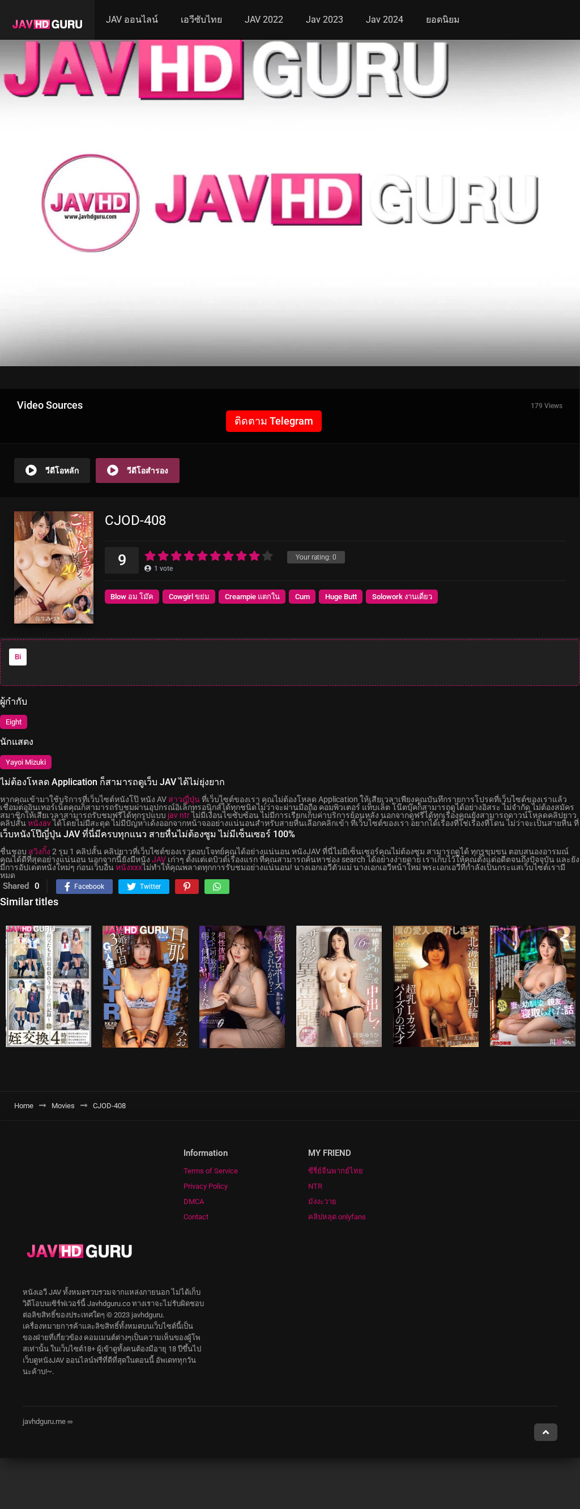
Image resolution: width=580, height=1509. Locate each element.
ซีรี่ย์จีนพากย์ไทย (335, 1171)
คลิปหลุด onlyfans (337, 1217)
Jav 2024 (384, 19)
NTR (315, 1186)
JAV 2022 (264, 19)
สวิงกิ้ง (39, 851)
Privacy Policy (206, 1186)
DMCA (194, 1201)
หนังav (39, 823)
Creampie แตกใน (252, 596)
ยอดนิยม (443, 19)
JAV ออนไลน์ (132, 19)
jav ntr (179, 815)
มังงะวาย (322, 1201)
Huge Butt (341, 596)
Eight (14, 722)
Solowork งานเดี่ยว (402, 596)
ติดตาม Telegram (273, 421)
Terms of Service (211, 1171)
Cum (302, 596)
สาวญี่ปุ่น (184, 799)
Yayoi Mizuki (26, 762)
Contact (196, 1217)
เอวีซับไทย (201, 19)
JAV (159, 859)
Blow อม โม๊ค (131, 596)
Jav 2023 (324, 19)
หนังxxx (129, 867)
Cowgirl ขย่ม (189, 596)
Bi (18, 656)
